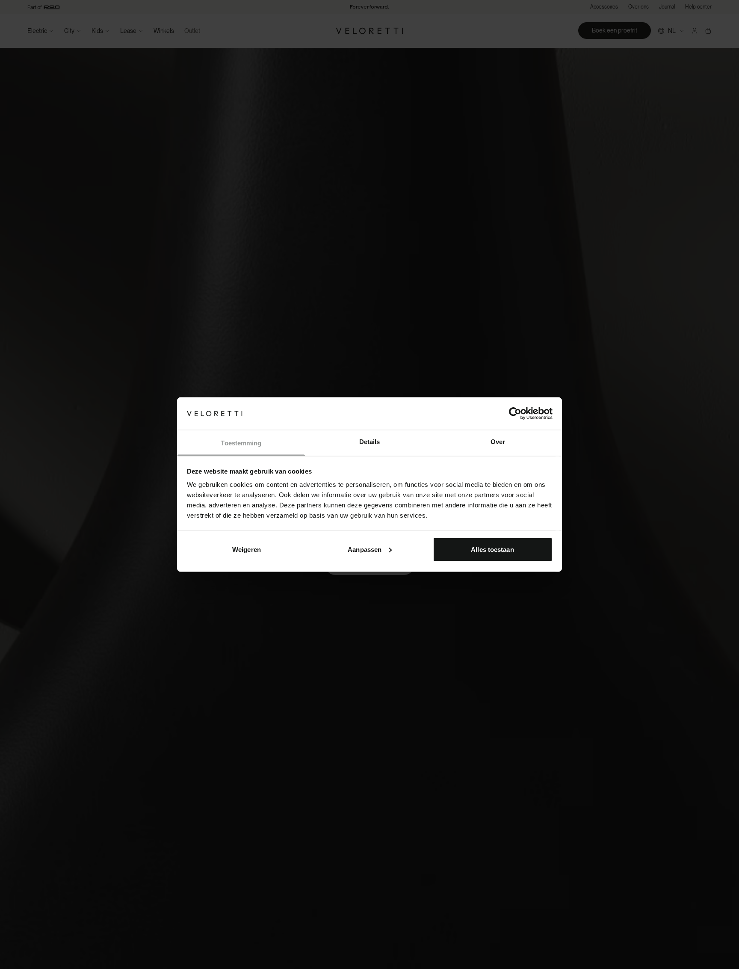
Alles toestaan (492, 549)
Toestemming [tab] (241, 443)
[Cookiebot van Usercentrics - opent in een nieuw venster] (515, 413)
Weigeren (246, 549)
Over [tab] (498, 441)
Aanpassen (364, 549)
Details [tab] (369, 441)
